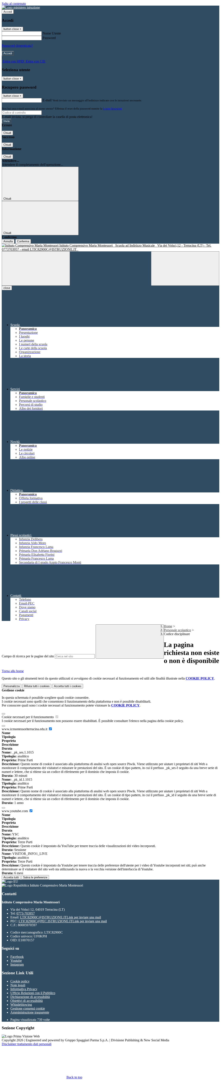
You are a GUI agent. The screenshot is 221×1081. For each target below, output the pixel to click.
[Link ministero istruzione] (21, 7)
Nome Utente (52, 33)
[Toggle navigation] (36, 268)
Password (49, 38)
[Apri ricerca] (185, 268)
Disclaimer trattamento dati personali (26, 1044)
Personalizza (11, 686)
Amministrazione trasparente (29, 1012)
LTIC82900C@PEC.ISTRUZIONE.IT (63, 921)
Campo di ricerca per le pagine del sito (28, 656)
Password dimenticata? (17, 45)
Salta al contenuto (14, 3)
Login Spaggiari (112, 108)
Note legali (17, 985)
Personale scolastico (177, 630)
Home (168, 626)
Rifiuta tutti (37, 686)
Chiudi (7, 133)
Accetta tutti (67, 686)
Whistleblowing (21, 1004)
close (6, 288)
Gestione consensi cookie (27, 1008)
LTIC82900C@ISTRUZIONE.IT (60, 917)
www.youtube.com (15, 811)
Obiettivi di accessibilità (26, 1001)
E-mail (47, 100)
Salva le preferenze (35, 877)
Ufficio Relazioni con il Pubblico (32, 993)
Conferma (23, 241)
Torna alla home (13, 671)
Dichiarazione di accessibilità (30, 997)
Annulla (8, 241)
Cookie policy (20, 981)
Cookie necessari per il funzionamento (28, 717)
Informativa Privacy (23, 989)
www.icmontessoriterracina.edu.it (25, 729)
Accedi (7, 11)
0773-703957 (25, 913)
